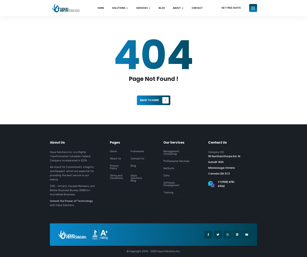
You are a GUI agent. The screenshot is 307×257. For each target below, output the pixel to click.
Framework (137, 151)
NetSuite (168, 168)
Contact (197, 8)
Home (101, 8)
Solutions (118, 8)
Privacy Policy (114, 167)
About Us (115, 158)
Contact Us (137, 158)
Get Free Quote (231, 8)
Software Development (171, 184)
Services (142, 8)
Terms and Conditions (116, 177)
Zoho (166, 175)
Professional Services (176, 161)
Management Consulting (171, 152)
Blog (162, 8)
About (177, 8)
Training (168, 192)
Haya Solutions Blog (136, 178)
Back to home (149, 100)
